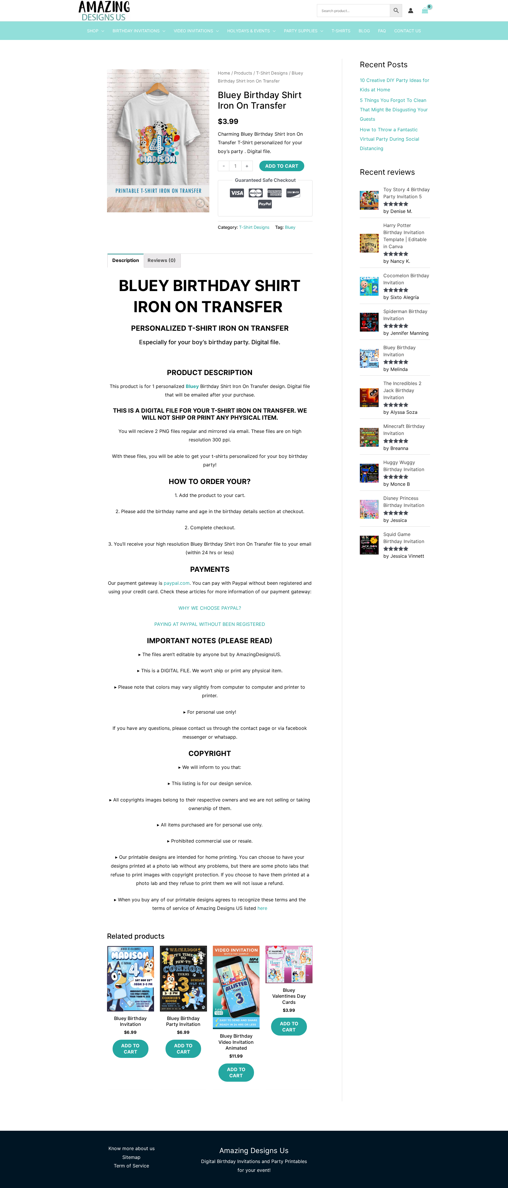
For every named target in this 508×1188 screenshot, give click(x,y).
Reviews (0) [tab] (162, 260)
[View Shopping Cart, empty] (424, 10)
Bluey (290, 227)
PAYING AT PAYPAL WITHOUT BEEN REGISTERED (209, 624)
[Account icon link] (410, 10)
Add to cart (281, 166)
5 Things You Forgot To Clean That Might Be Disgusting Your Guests (394, 109)
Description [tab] (125, 260)
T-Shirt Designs (272, 73)
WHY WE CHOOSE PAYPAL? (209, 608)
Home (224, 73)
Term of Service (131, 1166)
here (262, 908)
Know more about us (131, 1148)
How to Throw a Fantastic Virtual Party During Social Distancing (389, 139)
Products (243, 73)
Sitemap (131, 1157)
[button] (101, 30)
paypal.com (177, 583)
